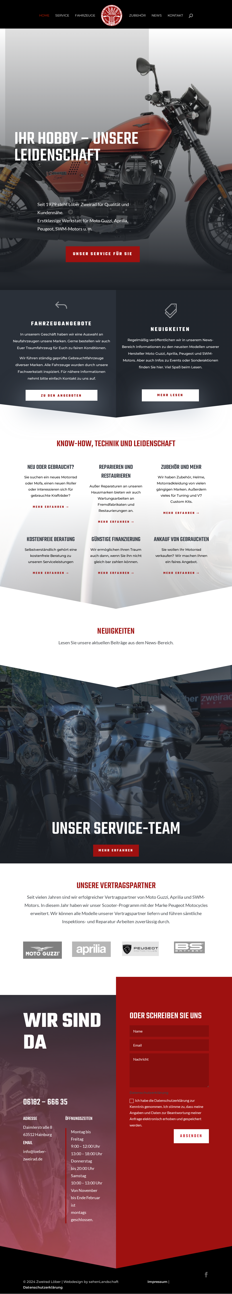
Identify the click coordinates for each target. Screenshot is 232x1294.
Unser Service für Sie (103, 254)
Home (44, 15)
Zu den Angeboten (61, 395)
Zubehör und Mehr (181, 467)
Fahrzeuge (85, 15)
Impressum (157, 1282)
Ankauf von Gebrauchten (181, 539)
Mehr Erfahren (179, 573)
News (157, 15)
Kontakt (175, 15)
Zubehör (137, 15)
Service (62, 15)
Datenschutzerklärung (43, 1287)
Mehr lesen (170, 395)
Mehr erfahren (49, 507)
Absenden (191, 1136)
